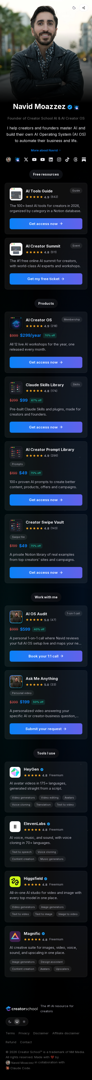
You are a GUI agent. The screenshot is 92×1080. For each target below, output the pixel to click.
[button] (46, 342)
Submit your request (43, 729)
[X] (26, 159)
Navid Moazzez (22, 1063)
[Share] (83, 7)
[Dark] (10, 1022)
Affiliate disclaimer (65, 1033)
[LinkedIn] (51, 159)
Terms (10, 1033)
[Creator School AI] (76, 107)
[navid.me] (8, 159)
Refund (11, 1042)
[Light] (24, 1022)
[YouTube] (34, 159)
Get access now (43, 362)
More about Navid (44, 150)
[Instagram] (59, 159)
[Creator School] (17, 159)
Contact (26, 1042)
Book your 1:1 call (44, 656)
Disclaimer (41, 1033)
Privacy (24, 1033)
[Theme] (74, 8)
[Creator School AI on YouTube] (42, 159)
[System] (17, 1022)
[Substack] (84, 159)
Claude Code (20, 1068)
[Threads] (75, 159)
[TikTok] (67, 159)
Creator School (29, 1052)
